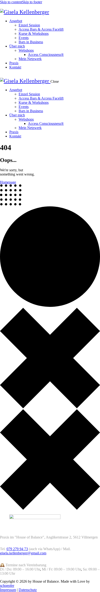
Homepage (8, 182)
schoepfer (7, 586)
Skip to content (11, 2)
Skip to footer (32, 2)
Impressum (8, 590)
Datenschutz (28, 590)
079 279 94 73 (17, 549)
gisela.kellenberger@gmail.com (23, 553)
